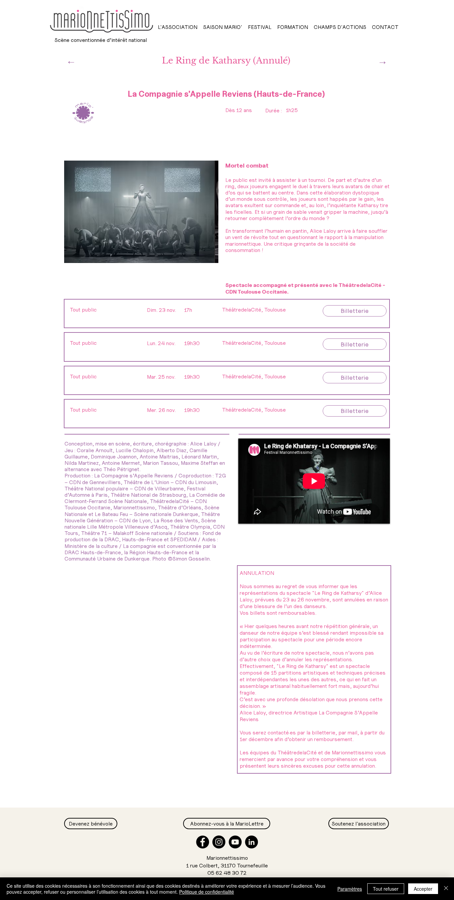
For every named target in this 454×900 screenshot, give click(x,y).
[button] (177, 27)
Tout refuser (385, 888)
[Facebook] (202, 842)
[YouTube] (235, 842)
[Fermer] (446, 889)
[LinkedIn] (251, 842)
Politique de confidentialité (206, 891)
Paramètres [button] (349, 888)
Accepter (423, 888)
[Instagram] (218, 842)
